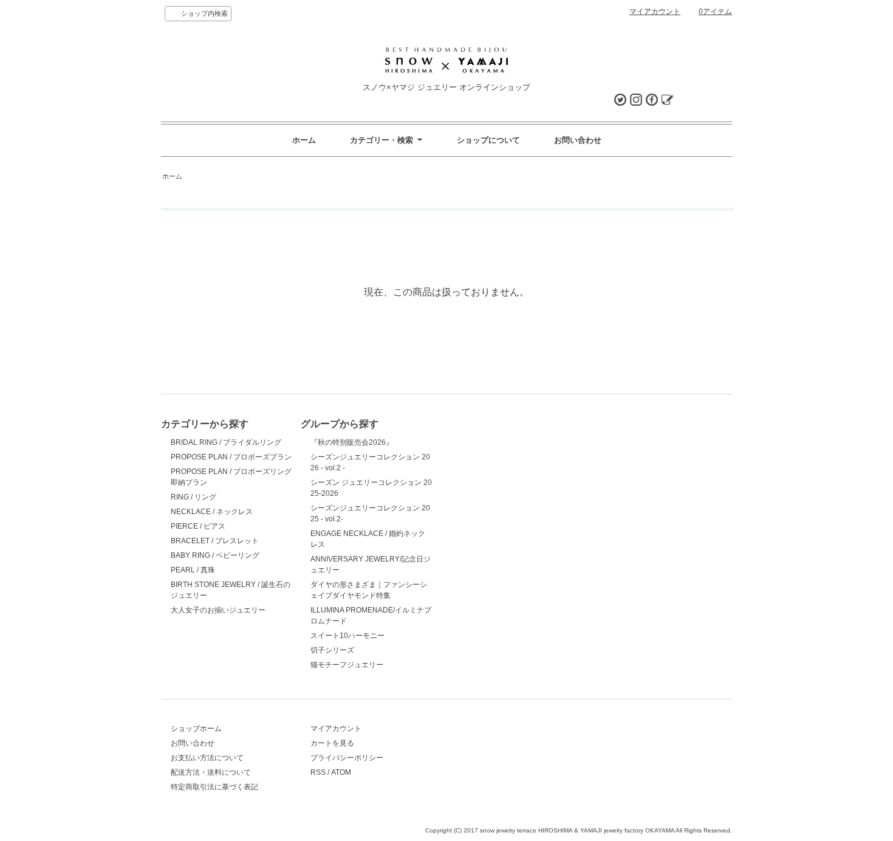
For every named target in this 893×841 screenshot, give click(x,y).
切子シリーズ (332, 650)
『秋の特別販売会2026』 (351, 442)
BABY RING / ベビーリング (215, 555)
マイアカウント (654, 11)
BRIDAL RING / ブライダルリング (226, 442)
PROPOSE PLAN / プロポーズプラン (231, 457)
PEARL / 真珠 (193, 570)
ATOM (341, 772)
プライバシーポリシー (346, 757)
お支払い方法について (207, 757)
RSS (318, 772)
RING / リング (193, 497)
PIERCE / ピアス (198, 526)
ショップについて (488, 140)
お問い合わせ (577, 140)
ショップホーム (196, 728)
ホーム (304, 140)
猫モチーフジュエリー (346, 665)
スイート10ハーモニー (347, 635)
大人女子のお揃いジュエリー (218, 610)
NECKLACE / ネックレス (212, 511)
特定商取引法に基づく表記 (214, 787)
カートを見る (332, 743)
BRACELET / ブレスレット (215, 541)
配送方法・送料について (211, 772)
